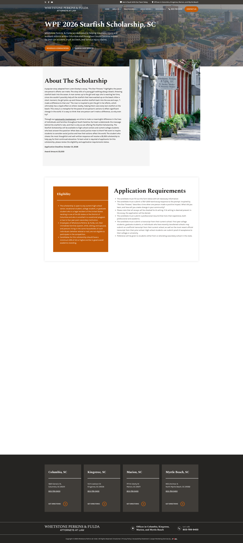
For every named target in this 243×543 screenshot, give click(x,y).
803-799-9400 (176, 9)
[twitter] (45, 2)
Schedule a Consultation (58, 48)
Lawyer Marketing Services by (160, 539)
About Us (116, 9)
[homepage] (66, 9)
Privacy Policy (126, 539)
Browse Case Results (84, 48)
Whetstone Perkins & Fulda (87, 539)
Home (107, 9)
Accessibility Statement (141, 539)
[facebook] (49, 2)
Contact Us (191, 9)
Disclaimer (117, 539)
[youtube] (52, 2)
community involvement (65, 119)
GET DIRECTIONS (54, 504)
